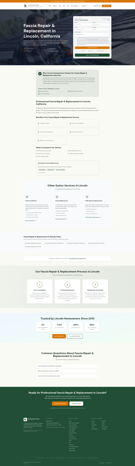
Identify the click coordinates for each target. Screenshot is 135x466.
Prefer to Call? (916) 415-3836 (92, 55)
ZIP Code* (94, 27)
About (64, 6)
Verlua (28, 463)
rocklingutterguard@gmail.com (52, 423)
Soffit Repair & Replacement (92, 217)
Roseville (104, 421)
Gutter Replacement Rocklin (82, 458)
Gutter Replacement (60, 219)
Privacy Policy (95, 39)
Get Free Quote (106, 6)
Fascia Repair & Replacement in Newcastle (76, 243)
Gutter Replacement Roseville (93, 458)
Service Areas (74, 6)
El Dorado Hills (105, 427)
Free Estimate (72, 448)
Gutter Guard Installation (74, 423)
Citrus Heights (94, 429)
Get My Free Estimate (92, 47)
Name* (76, 22)
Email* (76, 27)
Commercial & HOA (73, 439)
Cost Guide (71, 444)
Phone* (94, 22)
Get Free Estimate (59, 336)
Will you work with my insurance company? (48, 371)
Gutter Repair (72, 431)
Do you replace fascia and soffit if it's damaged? (49, 366)
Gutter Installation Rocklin (60, 458)
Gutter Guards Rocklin (41, 458)
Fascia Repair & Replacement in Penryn (96, 243)
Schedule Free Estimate (60, 403)
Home (49, 6)
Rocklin (93, 421)
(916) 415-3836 (97, 6)
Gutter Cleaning (72, 429)
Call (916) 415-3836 (75, 336)
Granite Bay (94, 425)
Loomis (93, 427)
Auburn (103, 425)
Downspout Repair (73, 433)
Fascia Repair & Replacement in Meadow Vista (54, 243)
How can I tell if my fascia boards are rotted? (49, 376)
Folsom (93, 423)
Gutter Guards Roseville (50, 458)
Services (83, 6)
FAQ (68, 6)
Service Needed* (78, 32)
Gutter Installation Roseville (71, 458)
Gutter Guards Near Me (74, 446)
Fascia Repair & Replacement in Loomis (33, 243)
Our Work (55, 6)
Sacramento (104, 429)
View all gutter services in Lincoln (77, 258)
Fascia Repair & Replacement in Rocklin (33, 246)
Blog (60, 6)
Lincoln (103, 423)
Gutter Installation (30, 220)
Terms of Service (89, 39)
